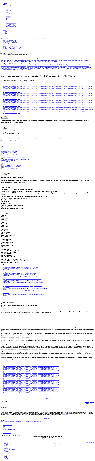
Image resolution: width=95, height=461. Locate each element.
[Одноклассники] (4, 116)
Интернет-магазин (7, 423)
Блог (4, 427)
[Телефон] (4, 53)
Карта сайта (5, 431)
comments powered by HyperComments (89, 402)
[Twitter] (2, 116)
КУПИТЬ (3, 146)
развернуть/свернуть (65, 414)
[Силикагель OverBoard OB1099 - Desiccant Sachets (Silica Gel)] (15, 159)
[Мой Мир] (5, 116)
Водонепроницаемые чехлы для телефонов (15, 71)
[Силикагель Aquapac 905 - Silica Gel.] (9, 154)
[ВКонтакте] (1, 116)
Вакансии (5, 430)
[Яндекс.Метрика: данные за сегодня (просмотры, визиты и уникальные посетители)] (90, 442)
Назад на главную (47, 418)
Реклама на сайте (7, 433)
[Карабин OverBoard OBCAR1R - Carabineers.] (11, 168)
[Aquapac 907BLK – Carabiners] (8, 164)
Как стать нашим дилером (9, 429)
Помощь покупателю (7, 425)
